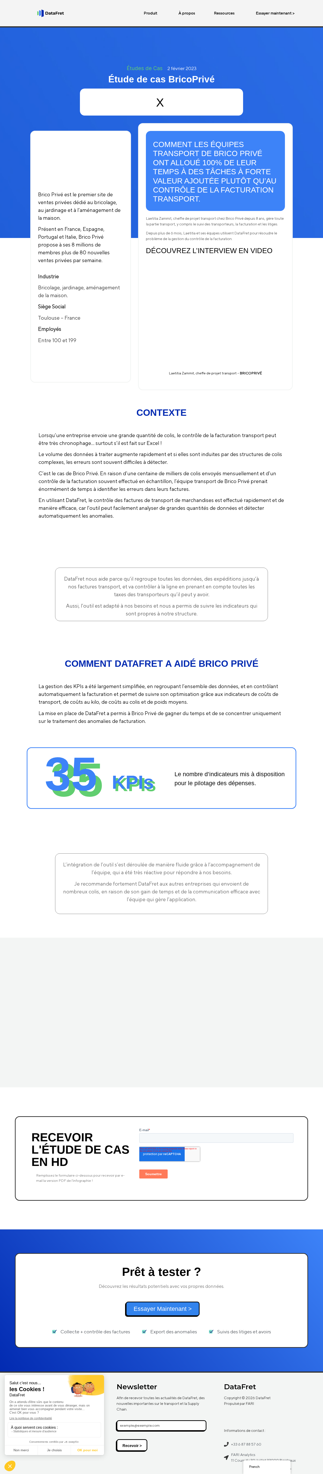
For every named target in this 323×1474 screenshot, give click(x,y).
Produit (150, 13)
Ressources (224, 13)
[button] (152, 13)
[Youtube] (256, 1417)
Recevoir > (132, 1446)
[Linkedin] (230, 1417)
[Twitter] (243, 1417)
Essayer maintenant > (275, 13)
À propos (187, 13)
